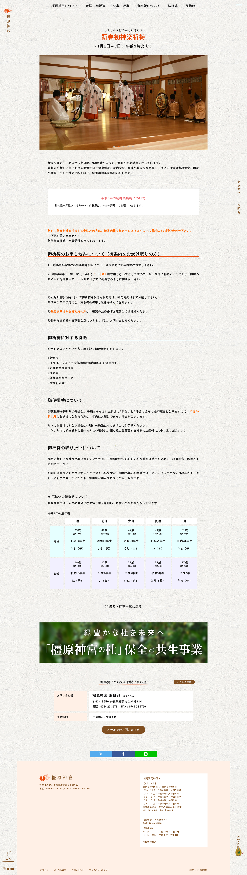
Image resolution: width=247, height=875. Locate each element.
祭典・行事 (121, 6)
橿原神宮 (203, 870)
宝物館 (190, 6)
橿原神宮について (65, 6)
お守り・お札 (238, 838)
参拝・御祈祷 (96, 6)
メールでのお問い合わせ (123, 729)
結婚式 (173, 6)
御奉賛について (148, 6)
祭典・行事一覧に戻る (125, 606)
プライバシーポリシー (99, 870)
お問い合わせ (78, 870)
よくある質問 (184, 682)
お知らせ (44, 870)
